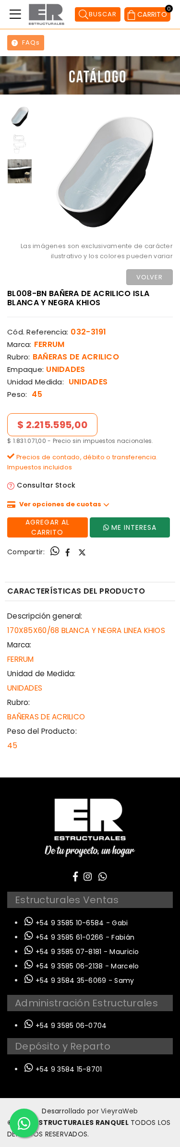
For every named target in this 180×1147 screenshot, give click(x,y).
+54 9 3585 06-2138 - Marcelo (86, 966)
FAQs (31, 42)
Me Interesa (133, 527)
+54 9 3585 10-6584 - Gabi (80, 923)
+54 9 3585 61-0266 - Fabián (83, 937)
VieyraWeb (119, 1111)
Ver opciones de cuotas (60, 504)
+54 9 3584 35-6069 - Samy (83, 980)
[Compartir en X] (82, 552)
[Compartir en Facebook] (67, 552)
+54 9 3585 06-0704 (70, 1025)
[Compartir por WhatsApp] (54, 552)
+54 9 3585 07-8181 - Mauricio (86, 951)
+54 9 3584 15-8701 (67, 1069)
